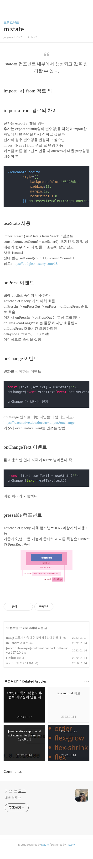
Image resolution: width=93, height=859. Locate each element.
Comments (13, 771)
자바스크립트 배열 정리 (20, 663)
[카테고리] (6, 5)
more (85, 681)
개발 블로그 (13, 798)
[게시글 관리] (28, 606)
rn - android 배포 (17, 643)
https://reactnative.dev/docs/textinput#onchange (39, 422)
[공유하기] (22, 606)
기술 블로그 (15, 791)
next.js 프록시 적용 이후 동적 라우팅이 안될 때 (33, 637)
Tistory (70, 844)
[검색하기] (87, 5)
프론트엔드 (11, 23)
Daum (45, 844)
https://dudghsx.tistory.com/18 (35, 264)
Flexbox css (13, 658)
